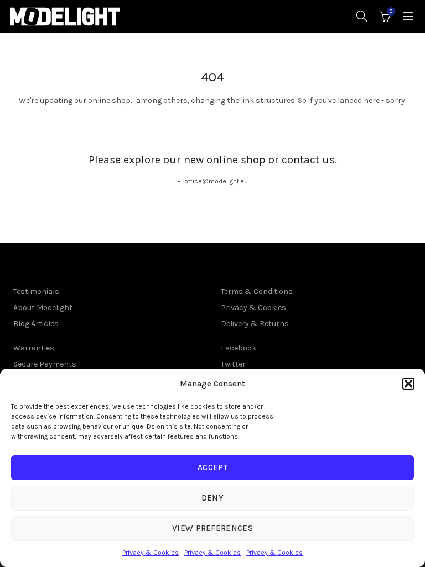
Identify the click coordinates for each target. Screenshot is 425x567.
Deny (212, 498)
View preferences (212, 528)
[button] (408, 383)
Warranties (33, 348)
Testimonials (36, 291)
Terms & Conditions (257, 291)
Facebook (238, 348)
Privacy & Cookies (150, 552)
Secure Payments (44, 364)
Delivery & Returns (255, 323)
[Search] (362, 16)
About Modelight (42, 307)
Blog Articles (36, 323)
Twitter (233, 364)
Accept (212, 467)
